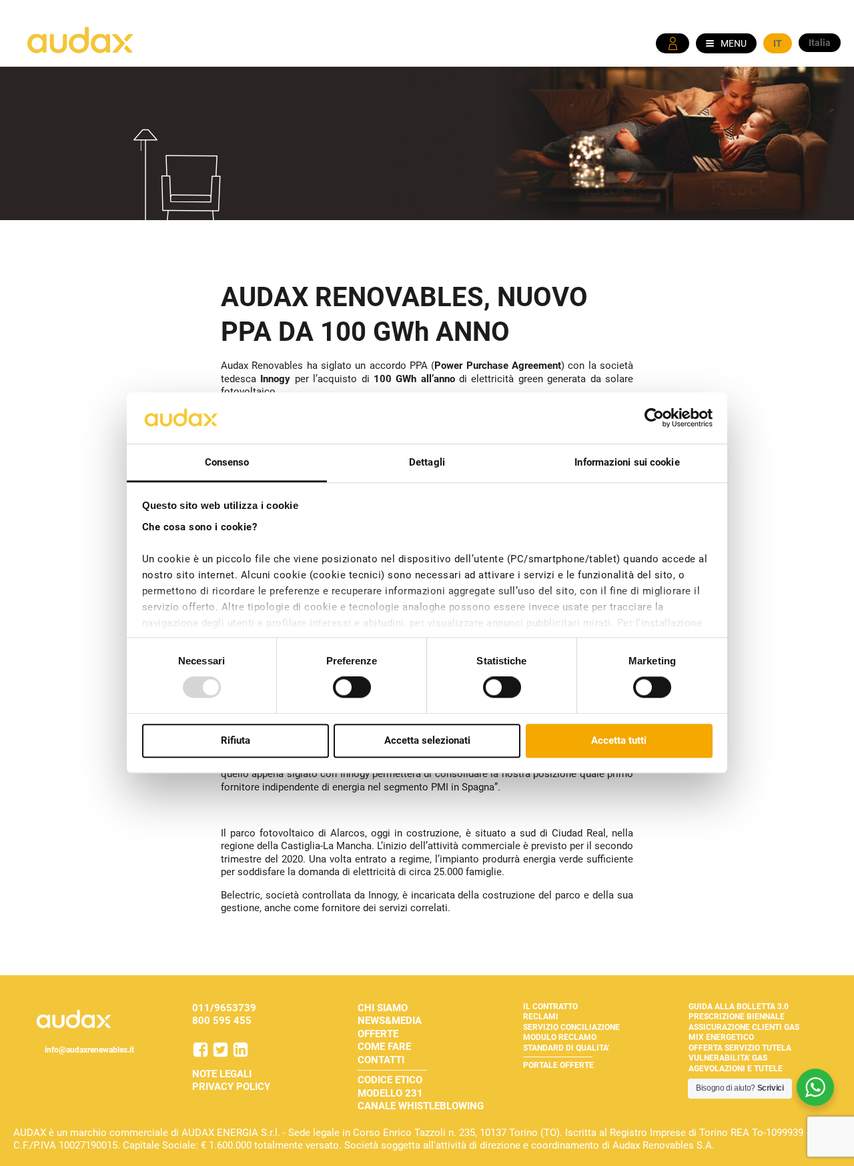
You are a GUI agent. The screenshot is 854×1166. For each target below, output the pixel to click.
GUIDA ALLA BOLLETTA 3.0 (739, 1006)
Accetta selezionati (427, 740)
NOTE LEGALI (222, 1074)
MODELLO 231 (390, 1093)
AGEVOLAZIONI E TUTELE (736, 1068)
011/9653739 (224, 1008)
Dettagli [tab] (427, 462)
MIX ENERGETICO (721, 1037)
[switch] (352, 687)
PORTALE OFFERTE (558, 1065)
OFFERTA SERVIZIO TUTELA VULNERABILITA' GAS (740, 1053)
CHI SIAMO (383, 1008)
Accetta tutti (619, 740)
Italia (820, 42)
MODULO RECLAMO (559, 1037)
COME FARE (384, 1047)
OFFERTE (378, 1034)
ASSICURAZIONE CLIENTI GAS (744, 1027)
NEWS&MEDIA (390, 1021)
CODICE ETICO (390, 1080)
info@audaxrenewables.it (89, 1050)
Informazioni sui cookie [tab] (626, 462)
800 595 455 (222, 1021)
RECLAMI (540, 1016)
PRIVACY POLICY (231, 1087)
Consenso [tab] (227, 462)
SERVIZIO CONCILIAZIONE (571, 1027)
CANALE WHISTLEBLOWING (421, 1106)
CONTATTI (381, 1060)
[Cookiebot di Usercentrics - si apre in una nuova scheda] (654, 418)
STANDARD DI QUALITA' (566, 1048)
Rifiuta (235, 740)
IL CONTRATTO (550, 1006)
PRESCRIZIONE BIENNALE (737, 1016)
